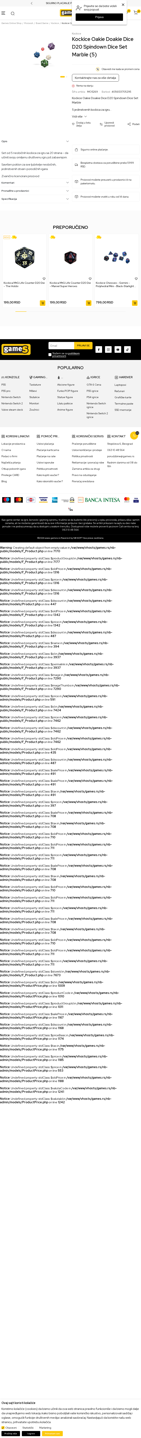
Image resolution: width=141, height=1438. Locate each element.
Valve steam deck (12, 409)
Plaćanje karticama (48, 450)
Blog (4, 481)
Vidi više (77, 116)
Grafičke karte (123, 397)
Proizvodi (28, 23)
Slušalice (34, 397)
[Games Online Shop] (69, 13)
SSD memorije (123, 410)
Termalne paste (124, 403)
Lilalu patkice (65, 403)
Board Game (42, 23)
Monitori (34, 403)
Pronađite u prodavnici (15, 190)
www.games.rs (52, 538)
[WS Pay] (67, 500)
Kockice (55, 23)
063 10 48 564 (115, 450)
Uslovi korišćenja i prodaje (87, 450)
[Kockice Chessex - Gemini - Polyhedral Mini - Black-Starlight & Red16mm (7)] (116, 258)
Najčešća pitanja (11, 462)
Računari (120, 391)
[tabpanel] (44, 55)
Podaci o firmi (9, 456)
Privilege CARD (10, 475)
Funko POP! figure (67, 391)
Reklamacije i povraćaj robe (88, 462)
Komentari (7, 182)
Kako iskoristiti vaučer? (50, 481)
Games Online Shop (11, 23)
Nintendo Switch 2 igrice (97, 415)
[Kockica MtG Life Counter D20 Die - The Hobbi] (24, 258)
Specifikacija (9, 199)
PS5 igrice (92, 391)
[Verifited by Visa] (136, 500)
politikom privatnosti (66, 355)
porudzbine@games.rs (120, 456)
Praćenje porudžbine (84, 443)
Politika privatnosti (47, 468)
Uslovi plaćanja (45, 443)
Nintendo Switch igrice (96, 405)
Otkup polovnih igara (13, 468)
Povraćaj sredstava (83, 481)
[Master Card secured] (127, 500)
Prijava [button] (99, 17)
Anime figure (65, 409)
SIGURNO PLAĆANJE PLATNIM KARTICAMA (70, 3)
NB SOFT (78, 538)
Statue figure (65, 397)
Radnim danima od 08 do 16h (122, 464)
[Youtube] (118, 349)
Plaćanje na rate (46, 456)
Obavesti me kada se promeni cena (121, 69)
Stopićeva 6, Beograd (120, 443)
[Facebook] (98, 349)
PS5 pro (5, 391)
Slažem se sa (66, 354)
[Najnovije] (6, 237)
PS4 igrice (93, 397)
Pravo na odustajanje (84, 475)
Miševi (33, 391)
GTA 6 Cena (94, 384)
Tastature (35, 384)
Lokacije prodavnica (13, 443)
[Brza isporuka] (15, 237)
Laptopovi (120, 384)
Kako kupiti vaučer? (48, 475)
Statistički (28, 1427)
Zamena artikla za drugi (86, 468)
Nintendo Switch (11, 397)
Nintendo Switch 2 (12, 403)
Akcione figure (66, 384)
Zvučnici (34, 409)
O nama (6, 450)
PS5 (3, 384)
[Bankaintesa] (99, 500)
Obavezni (11, 1427)
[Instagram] (108, 349)
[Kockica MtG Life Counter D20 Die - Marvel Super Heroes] (70, 258)
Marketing (45, 1427)
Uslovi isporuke (45, 462)
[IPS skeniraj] (70, 509)
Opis (4, 141)
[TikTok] (127, 349)
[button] (84, 124)
